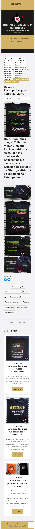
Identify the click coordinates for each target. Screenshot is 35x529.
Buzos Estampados (11, 66)
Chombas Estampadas (12, 292)
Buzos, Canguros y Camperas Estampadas (15, 68)
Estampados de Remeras (18, 297)
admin (9, 98)
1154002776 (16, 4)
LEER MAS (18, 389)
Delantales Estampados (13, 72)
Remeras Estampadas (12, 76)
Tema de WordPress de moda (17, 524)
